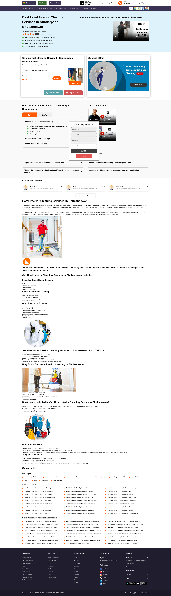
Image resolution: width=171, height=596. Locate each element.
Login (49, 574)
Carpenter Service (27, 574)
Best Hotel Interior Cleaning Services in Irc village (38, 507)
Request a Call (73, 93)
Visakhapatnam (57, 480)
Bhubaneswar (37, 477)
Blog (49, 563)
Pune (105, 477)
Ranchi (26, 477)
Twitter (105, 583)
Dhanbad (78, 477)
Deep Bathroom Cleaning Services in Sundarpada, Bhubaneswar (125, 534)
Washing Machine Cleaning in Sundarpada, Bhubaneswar (40, 534)
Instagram (105, 574)
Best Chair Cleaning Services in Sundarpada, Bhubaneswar (82, 524)
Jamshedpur (114, 477)
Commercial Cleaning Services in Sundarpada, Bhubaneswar (41, 540)
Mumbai (88, 477)
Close (84, 156)
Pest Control (59, 8)
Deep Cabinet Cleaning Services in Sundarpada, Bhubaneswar (42, 537)
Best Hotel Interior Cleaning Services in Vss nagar (38, 510)
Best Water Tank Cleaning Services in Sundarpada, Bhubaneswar (125, 530)
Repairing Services (90, 8)
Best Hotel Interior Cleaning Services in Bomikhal (121, 504)
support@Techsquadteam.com (110, 560)
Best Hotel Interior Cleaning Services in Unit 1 (78, 507)
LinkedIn (105, 580)
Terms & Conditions (53, 557)
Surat (35, 480)
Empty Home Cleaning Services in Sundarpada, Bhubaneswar (83, 540)
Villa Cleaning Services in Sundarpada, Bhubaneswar (122, 540)
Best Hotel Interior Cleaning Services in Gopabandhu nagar (41, 497)
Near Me (50, 566)
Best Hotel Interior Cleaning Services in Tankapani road (81, 494)
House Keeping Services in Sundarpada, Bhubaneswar (123, 543)
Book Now (75, 83)
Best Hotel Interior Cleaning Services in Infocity (120, 494)
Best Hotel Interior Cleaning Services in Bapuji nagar (80, 504)
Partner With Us (55, 3)
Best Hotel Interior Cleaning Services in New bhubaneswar (123, 513)
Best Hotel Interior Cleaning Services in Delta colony (122, 500)
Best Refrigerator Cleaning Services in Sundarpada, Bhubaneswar (125, 524)
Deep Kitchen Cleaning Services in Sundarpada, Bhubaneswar (42, 527)
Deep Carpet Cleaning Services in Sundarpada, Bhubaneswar (41, 524)
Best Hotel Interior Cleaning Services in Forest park (121, 507)
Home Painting (44, 8)
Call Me (84, 151)
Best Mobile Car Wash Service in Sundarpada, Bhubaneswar (124, 521)
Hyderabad (59, 477)
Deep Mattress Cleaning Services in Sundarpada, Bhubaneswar (83, 527)
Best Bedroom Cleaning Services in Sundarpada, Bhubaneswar (125, 537)
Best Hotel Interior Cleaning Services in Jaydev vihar (39, 491)
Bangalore (48, 477)
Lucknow (27, 480)
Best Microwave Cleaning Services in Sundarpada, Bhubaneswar (83, 534)
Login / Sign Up (142, 3)
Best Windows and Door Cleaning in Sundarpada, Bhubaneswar (83, 530)
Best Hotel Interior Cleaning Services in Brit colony (38, 494)
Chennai (69, 477)
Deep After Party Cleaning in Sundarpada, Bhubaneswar (123, 527)
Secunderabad (136, 477)
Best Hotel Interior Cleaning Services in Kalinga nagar (122, 488)
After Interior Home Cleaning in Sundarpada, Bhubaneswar (40, 543)
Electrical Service (26, 571)
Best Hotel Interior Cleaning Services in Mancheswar (122, 497)
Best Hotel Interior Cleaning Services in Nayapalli (79, 491)
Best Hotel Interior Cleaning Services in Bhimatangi (80, 510)
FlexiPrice (42, 3)
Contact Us (51, 569)
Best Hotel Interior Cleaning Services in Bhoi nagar (38, 488)
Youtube (105, 571)
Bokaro (125, 477)
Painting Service (26, 563)
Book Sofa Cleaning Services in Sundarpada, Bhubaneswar (41, 530)
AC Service (25, 566)
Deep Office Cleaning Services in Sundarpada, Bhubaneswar (41, 521)
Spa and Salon (73, 8)
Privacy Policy (52, 560)
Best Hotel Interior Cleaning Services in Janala (120, 510)
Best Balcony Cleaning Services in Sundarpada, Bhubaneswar (83, 537)
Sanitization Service (27, 580)
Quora (104, 577)
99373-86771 (106, 557)
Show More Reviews (85, 196)
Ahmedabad (45, 480)
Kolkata (97, 477)
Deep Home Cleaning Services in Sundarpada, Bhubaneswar (82, 521)
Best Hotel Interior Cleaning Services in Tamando (79, 497)
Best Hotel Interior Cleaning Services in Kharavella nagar (81, 500)
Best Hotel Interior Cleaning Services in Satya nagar (39, 500)
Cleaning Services (27, 8)
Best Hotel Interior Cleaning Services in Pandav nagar (80, 513)
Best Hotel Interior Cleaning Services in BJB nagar (38, 504)
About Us (50, 571)
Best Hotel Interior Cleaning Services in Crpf (119, 491)
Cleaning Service (26, 557)
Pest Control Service (27, 560)
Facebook (105, 568)
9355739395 (126, 3)
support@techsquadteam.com (108, 3)
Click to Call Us (54, 92)
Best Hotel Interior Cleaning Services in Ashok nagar (80, 488)
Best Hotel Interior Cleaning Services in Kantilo (37, 513)
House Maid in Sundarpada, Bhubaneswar (77, 543)
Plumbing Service (27, 577)
